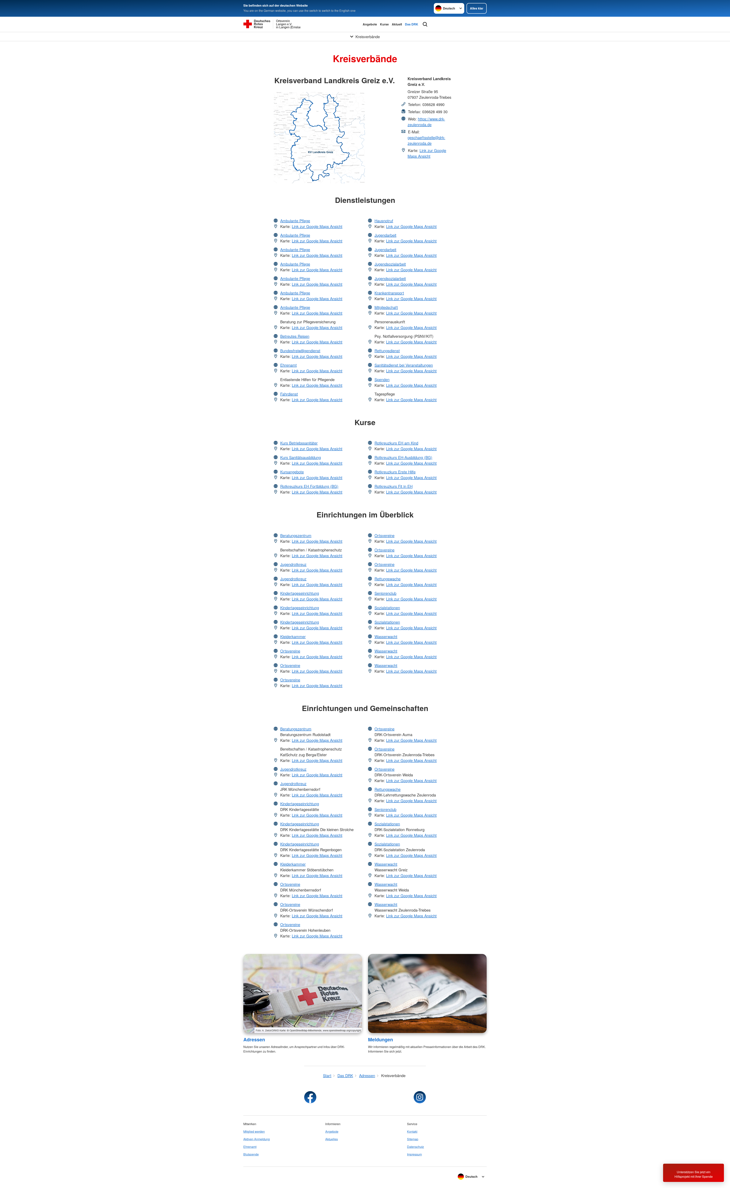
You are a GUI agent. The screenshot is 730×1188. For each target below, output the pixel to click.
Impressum (414, 1154)
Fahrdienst (289, 394)
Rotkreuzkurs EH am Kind (396, 443)
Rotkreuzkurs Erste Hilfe (395, 472)
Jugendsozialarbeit (390, 264)
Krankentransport (389, 293)
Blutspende (251, 1154)
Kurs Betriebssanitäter (299, 443)
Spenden (382, 379)
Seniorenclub (385, 593)
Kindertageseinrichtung (299, 593)
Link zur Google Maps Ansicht (427, 153)
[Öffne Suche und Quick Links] (425, 24)
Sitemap (412, 1139)
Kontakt (412, 1131)
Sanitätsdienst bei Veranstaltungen (404, 365)
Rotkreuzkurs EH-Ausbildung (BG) (403, 457)
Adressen (254, 1039)
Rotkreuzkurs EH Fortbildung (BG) (309, 486)
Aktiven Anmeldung (256, 1139)
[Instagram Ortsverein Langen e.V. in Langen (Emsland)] (420, 1097)
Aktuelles (331, 1139)
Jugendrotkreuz (293, 564)
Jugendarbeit (385, 235)
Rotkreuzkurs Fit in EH (394, 486)
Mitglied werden (254, 1131)
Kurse (384, 24)
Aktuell (397, 24)
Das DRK (411, 24)
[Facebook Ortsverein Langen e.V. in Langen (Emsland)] (310, 1097)
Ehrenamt (288, 365)
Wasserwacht (386, 636)
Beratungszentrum (295, 535)
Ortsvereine (290, 651)
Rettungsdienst (387, 350)
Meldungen (380, 1039)
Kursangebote (292, 472)
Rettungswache (388, 578)
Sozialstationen (387, 607)
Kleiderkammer (293, 636)
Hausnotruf (384, 220)
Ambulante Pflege (295, 220)
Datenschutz (415, 1146)
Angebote (370, 24)
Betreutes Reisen (294, 336)
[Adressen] (302, 993)
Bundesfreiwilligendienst (300, 350)
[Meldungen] (427, 993)
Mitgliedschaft (386, 307)
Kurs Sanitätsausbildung (300, 457)
